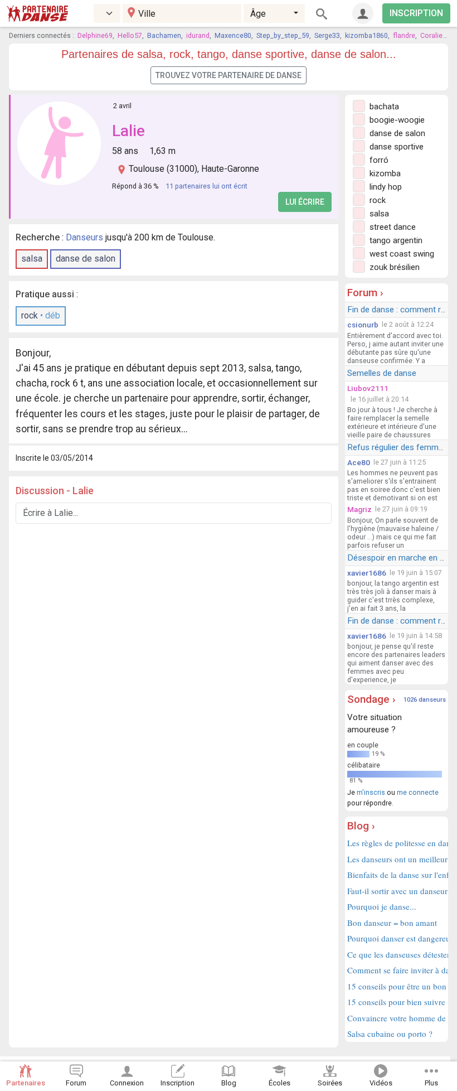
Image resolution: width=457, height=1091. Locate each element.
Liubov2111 (367, 388)
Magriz (359, 509)
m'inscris (371, 792)
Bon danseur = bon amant (392, 922)
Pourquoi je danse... (381, 906)
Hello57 (130, 35)
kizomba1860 (366, 35)
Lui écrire (304, 201)
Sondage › (371, 699)
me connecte (418, 792)
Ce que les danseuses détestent (396, 954)
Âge (258, 13)
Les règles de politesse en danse (396, 842)
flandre (404, 35)
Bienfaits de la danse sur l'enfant (396, 874)
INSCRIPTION (416, 13)
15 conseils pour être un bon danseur (396, 986)
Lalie (128, 131)
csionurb (362, 324)
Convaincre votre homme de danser (396, 1018)
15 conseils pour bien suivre (396, 1001)
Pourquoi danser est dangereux (396, 938)
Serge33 (327, 35)
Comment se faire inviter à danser (396, 970)
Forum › (365, 292)
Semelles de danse (381, 373)
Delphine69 (95, 35)
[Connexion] (362, 13)
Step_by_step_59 (282, 35)
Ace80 (358, 462)
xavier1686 (366, 572)
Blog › (361, 825)
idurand (198, 35)
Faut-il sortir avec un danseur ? (396, 890)
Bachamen (164, 35)
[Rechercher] (321, 13)
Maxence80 (233, 35)
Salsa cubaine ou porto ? (389, 1033)
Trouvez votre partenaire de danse (228, 75)
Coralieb (433, 35)
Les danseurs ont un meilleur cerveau (396, 859)
